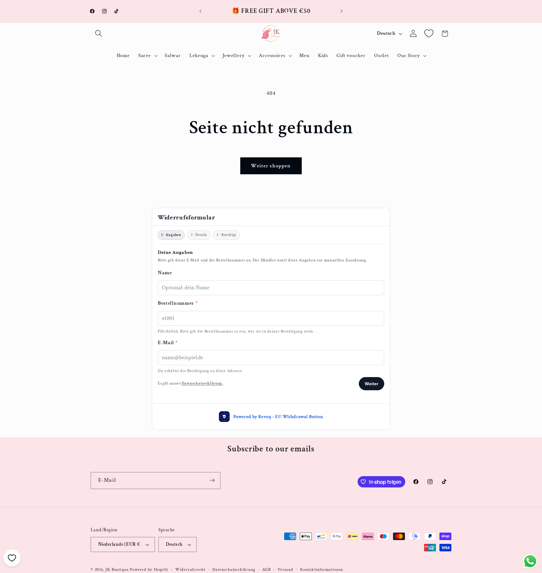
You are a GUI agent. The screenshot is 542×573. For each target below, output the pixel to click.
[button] (99, 34)
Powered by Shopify (149, 569)
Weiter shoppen (271, 165)
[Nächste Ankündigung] (341, 11)
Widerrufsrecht (190, 569)
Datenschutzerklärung (233, 569)
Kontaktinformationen (321, 569)
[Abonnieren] (212, 480)
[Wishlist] (429, 34)
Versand (285, 569)
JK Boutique (117, 569)
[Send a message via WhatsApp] (530, 561)
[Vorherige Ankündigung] (200, 11)
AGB (266, 569)
